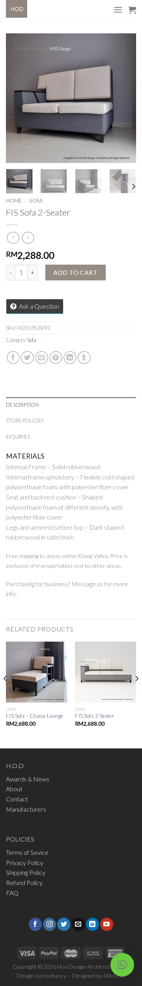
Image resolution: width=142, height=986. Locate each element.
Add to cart (75, 272)
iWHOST (114, 975)
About (14, 788)
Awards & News (27, 779)
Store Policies (25, 420)
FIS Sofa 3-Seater (94, 716)
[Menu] (118, 9)
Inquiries (18, 437)
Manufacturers (26, 809)
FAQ (12, 892)
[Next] (123, 98)
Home (14, 201)
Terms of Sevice (27, 852)
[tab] (71, 405)
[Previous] (18, 98)
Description (22, 405)
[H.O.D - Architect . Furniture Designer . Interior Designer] (24, 9)
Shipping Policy (25, 872)
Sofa (36, 201)
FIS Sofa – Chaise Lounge (34, 716)
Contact (17, 799)
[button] (122, 965)
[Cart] (132, 9)
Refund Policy (24, 882)
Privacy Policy (24, 862)
